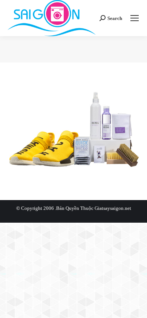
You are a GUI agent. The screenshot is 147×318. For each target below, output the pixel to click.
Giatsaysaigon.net (113, 208)
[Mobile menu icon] (134, 18)
